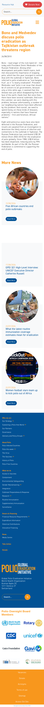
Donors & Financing (9, 513)
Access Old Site (22, 701)
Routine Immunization (10, 499)
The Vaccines (7, 456)
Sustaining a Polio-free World (13, 425)
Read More (11, 219)
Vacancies (22, 672)
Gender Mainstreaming (10, 485)
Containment (7, 477)
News (4, 534)
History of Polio (8, 460)
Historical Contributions (11, 524)
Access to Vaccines (9, 474)
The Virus (5, 453)
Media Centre (7, 537)
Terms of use (22, 690)
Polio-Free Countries (10, 464)
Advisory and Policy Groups (12, 436)
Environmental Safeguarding (13, 481)
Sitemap (22, 695)
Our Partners (7, 428)
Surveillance (7, 507)
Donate (5, 550)
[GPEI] (18, 568)
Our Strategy (7, 421)
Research (5, 496)
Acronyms (22, 684)
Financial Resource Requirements (14, 517)
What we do (6, 470)
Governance (6, 432)
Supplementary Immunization (13, 503)
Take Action (6, 544)
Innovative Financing (10, 528)
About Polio (6, 442)
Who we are (6, 418)
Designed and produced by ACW (22, 705)
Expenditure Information (11, 520)
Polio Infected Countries (11, 445)
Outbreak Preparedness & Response (15, 492)
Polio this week (8, 449)
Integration (6, 488)
